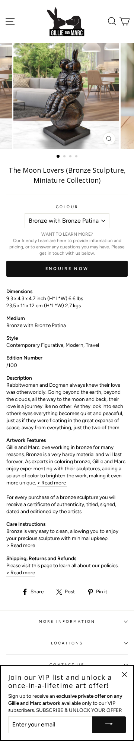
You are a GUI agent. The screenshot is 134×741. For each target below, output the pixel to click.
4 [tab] (77, 157)
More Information (67, 621)
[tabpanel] (67, 96)
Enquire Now (67, 268)
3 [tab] (71, 157)
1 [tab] (58, 156)
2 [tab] (65, 157)
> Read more (52, 483)
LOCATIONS (67, 643)
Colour (67, 206)
